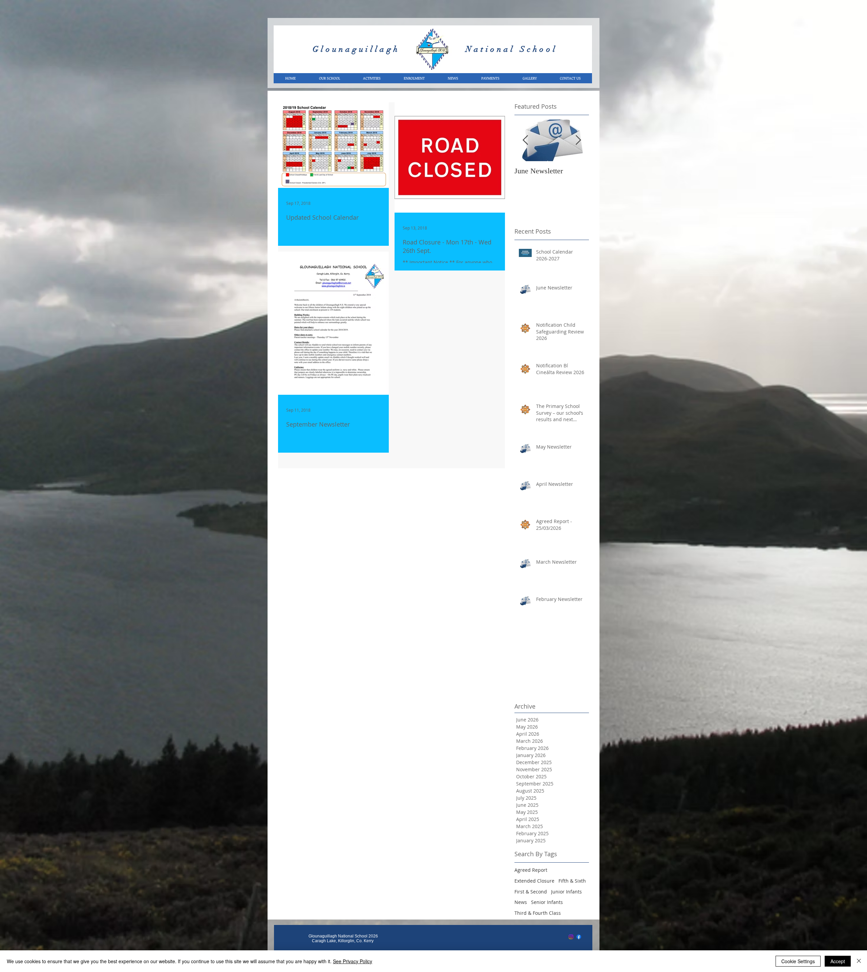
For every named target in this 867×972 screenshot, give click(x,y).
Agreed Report (530, 870)
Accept (837, 961)
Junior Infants (566, 891)
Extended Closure (534, 881)
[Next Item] (578, 140)
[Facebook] (579, 937)
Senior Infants (547, 902)
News (520, 902)
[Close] (859, 961)
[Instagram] (571, 937)
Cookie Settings (798, 961)
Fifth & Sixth (572, 881)
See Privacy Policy (352, 961)
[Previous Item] (525, 140)
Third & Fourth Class (537, 913)
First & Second (530, 891)
